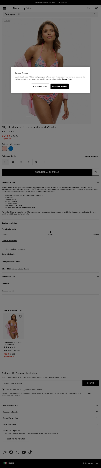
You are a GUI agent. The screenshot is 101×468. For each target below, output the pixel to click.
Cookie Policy (67, 79)
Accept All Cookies (59, 86)
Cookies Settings (40, 86)
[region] (50, 80)
